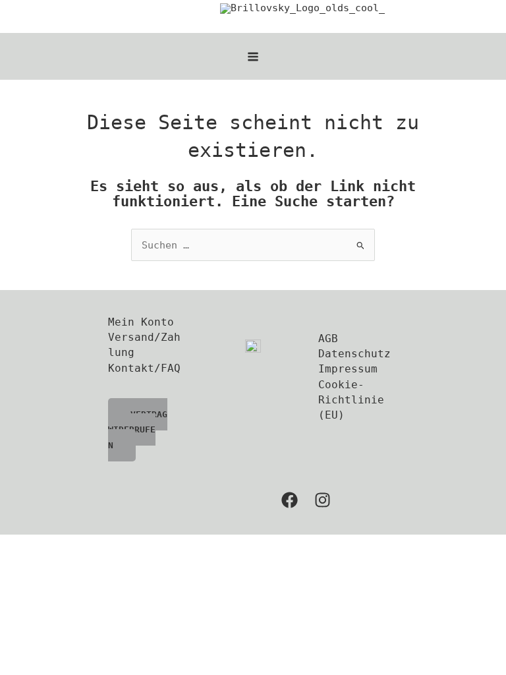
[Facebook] (289, 500)
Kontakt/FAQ (144, 368)
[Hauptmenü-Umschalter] (253, 57)
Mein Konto (141, 322)
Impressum (348, 369)
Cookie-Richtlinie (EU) (351, 400)
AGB (328, 338)
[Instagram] (322, 500)
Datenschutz (354, 353)
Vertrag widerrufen (137, 429)
